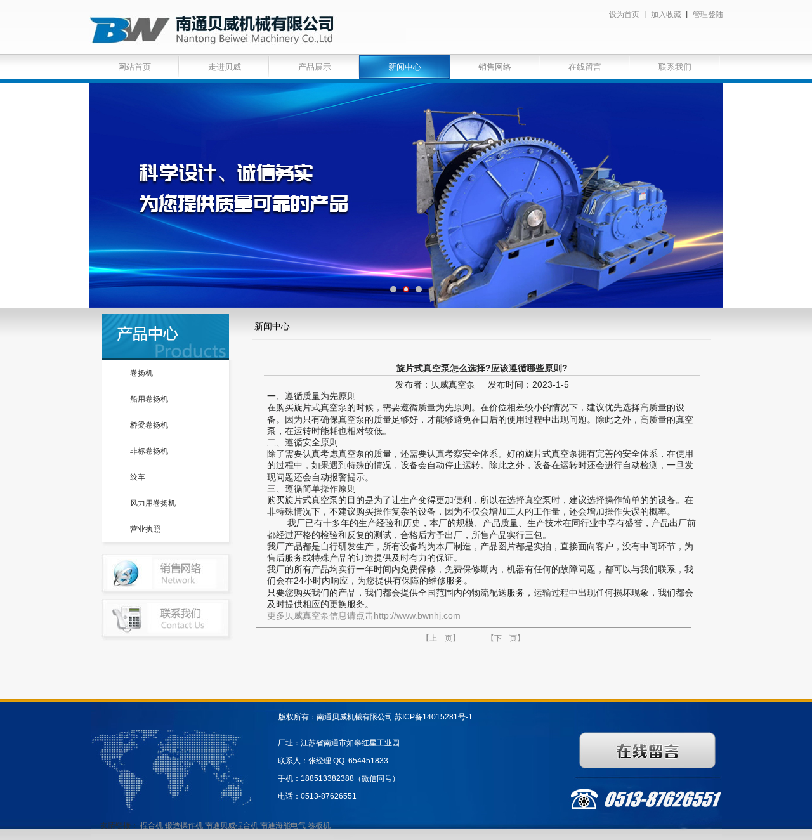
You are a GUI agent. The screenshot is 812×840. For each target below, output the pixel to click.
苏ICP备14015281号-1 (434, 716)
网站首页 (134, 67)
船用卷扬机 (149, 399)
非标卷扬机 (149, 451)
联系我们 (674, 67)
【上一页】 (441, 638)
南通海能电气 (284, 825)
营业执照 (145, 529)
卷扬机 (141, 373)
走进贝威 (224, 67)
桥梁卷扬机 (149, 425)
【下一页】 (506, 638)
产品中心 (165, 337)
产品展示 (314, 67)
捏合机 (151, 825)
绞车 (137, 477)
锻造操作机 (184, 825)
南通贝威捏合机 (232, 825)
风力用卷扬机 (153, 503)
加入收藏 (666, 14)
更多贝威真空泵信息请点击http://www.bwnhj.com (364, 615)
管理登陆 (708, 14)
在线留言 (584, 67)
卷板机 (319, 825)
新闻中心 (404, 67)
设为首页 (624, 14)
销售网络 (494, 67)
